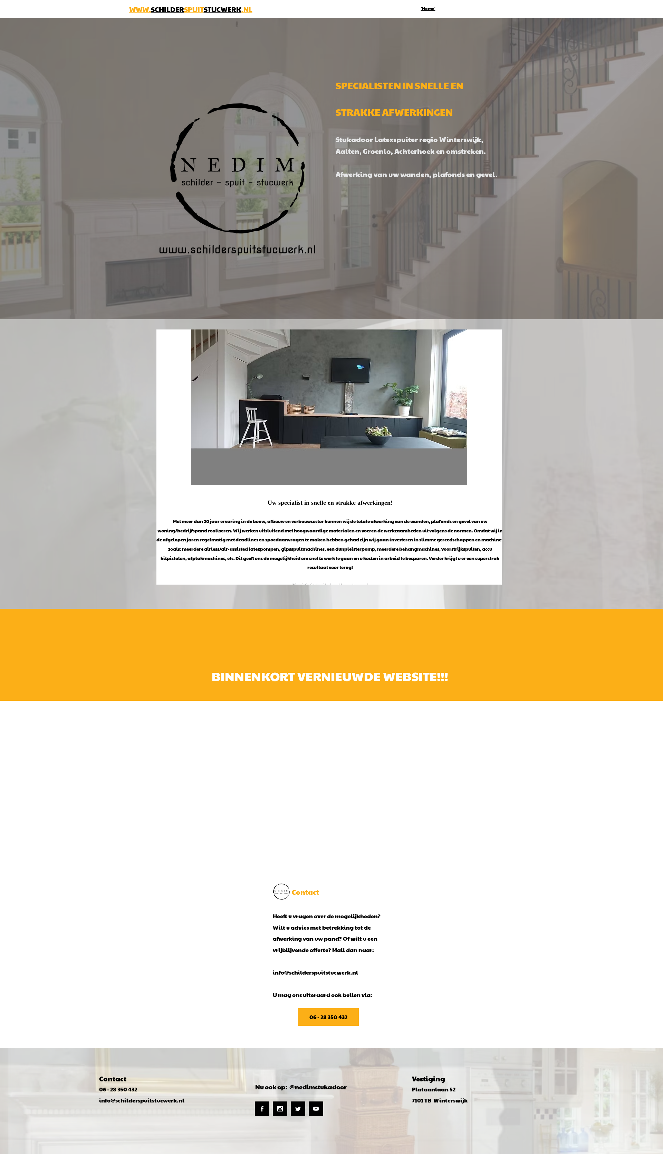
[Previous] (166, 457)
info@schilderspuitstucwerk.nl (315, 972)
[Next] (492, 457)
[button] (329, 407)
